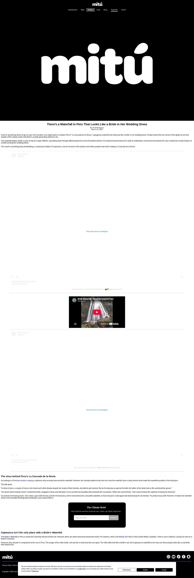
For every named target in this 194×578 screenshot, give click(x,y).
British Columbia (7, 539)
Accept (164, 570)
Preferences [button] (35, 571)
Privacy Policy (7, 565)
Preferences (127, 570)
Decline (145, 570)
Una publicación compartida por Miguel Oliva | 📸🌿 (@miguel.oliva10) (97, 289)
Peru (43, 543)
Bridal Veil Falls (125, 537)
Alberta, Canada (175, 537)
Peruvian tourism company (23, 480)
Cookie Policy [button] (82, 569)
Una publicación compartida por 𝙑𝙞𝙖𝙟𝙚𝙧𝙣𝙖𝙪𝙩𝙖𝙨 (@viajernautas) (97, 467)
